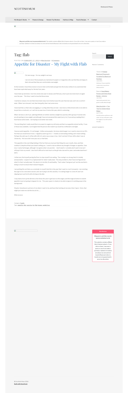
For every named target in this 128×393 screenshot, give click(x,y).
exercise (29, 205)
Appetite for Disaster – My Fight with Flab (50, 64)
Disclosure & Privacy (107, 7)
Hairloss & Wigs (68, 20)
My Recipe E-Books (20, 20)
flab (36, 205)
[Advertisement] (103, 156)
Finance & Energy (37, 20)
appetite (20, 205)
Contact (94, 20)
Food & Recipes (81, 20)
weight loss (46, 205)
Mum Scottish (45, 60)
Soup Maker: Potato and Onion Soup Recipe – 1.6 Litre (103, 93)
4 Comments (56, 60)
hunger (40, 205)
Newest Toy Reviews (53, 20)
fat (33, 205)
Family (22, 203)
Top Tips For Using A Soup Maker (103, 108)
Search (94, 53)
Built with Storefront (20, 384)
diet (25, 205)
